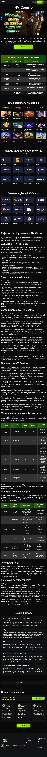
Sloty (40, 107)
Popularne (5, 107)
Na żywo (17, 107)
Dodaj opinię (38, 698)
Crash (28, 107)
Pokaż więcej (23, 725)
